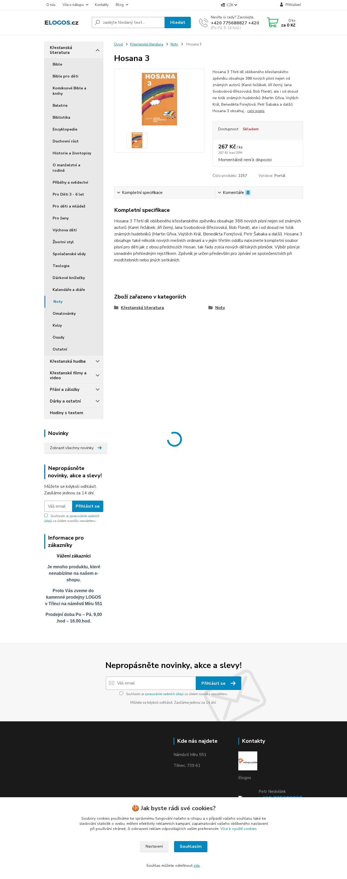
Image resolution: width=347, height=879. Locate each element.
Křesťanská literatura (61, 50)
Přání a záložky (64, 389)
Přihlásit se (88, 506)
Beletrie (60, 105)
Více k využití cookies (238, 828)
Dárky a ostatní (65, 401)
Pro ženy (61, 218)
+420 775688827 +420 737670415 (248, 23)
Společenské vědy (69, 254)
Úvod (118, 44)
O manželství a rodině (66, 168)
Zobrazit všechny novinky (72, 447)
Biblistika (61, 117)
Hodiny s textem (66, 413)
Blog (120, 4)
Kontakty (102, 4)
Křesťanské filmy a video (68, 375)
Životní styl (63, 242)
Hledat (177, 22)
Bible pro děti (65, 76)
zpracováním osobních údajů (164, 694)
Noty (57, 301)
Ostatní (60, 349)
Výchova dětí (65, 230)
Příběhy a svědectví (70, 182)
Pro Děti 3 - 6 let (68, 194)
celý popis (256, 110)
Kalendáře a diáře (69, 289)
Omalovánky (64, 313)
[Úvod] (65, 22)
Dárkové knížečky (69, 277)
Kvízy (57, 325)
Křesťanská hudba (68, 361)
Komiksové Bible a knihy (69, 91)
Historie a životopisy (72, 153)
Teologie (61, 265)
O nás (51, 4)
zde (197, 865)
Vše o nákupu (73, 4)
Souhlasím (191, 846)
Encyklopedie (65, 129)
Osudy (58, 337)
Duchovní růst (66, 141)
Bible (57, 64)
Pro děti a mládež (69, 206)
